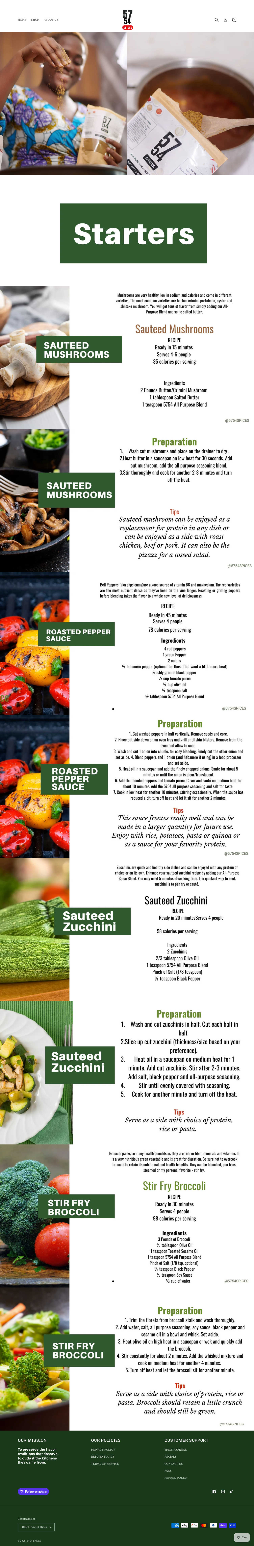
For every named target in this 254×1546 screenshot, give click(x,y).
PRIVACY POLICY (103, 1449)
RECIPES (171, 1456)
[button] (216, 19)
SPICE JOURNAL (176, 1449)
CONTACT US (174, 1463)
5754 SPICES (34, 1541)
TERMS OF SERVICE (105, 1463)
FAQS (168, 1470)
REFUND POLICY (103, 1456)
